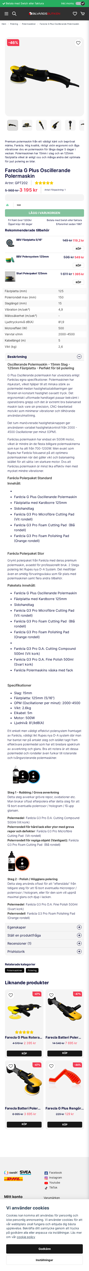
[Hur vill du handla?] (80, 3)
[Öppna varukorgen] (83, 14)
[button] (78, 43)
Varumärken (52, 1197)
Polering (14, 24)
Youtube (54, 1182)
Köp (78, 248)
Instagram (55, 1177)
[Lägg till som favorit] (75, 14)
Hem (4, 24)
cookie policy (26, 1237)
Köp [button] (64, 1053)
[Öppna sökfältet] (14, 14)
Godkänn (44, 1248)
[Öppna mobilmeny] (6, 14)
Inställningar (44, 1260)
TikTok (53, 1187)
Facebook (55, 1172)
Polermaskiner (29, 24)
